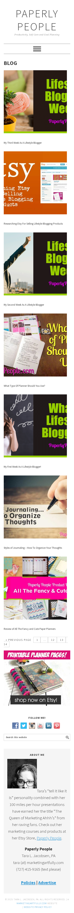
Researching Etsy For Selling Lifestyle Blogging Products (33, 223)
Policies (28, 882)
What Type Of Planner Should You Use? (24, 386)
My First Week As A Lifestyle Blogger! (22, 466)
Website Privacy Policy (38, 907)
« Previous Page (18, 640)
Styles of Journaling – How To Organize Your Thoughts (33, 547)
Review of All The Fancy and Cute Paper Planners (29, 629)
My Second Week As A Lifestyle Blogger (24, 304)
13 (61, 640)
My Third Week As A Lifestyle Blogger (23, 142)
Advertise (47, 882)
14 (5, 644)
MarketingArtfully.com (32, 903)
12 (52, 640)
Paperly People (37, 20)
